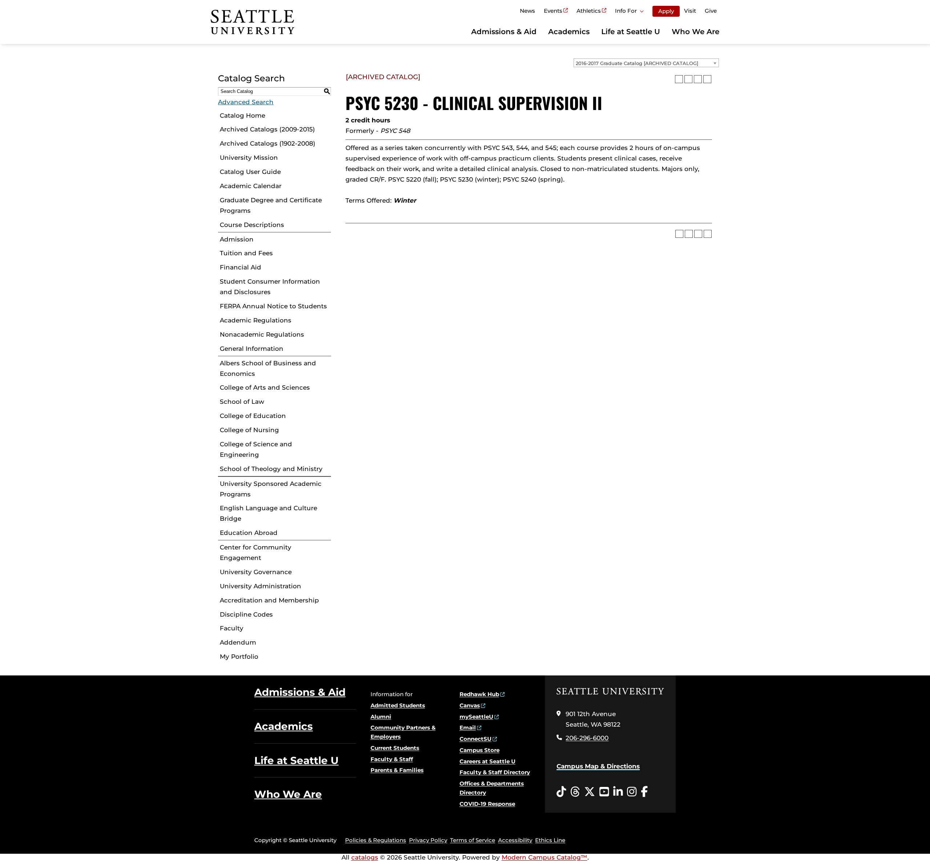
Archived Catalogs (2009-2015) (267, 129)
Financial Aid (240, 267)
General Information (251, 348)
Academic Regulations (255, 320)
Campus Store (480, 750)
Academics (569, 31)
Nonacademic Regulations (262, 334)
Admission (237, 239)
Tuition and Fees (246, 253)
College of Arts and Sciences (265, 387)
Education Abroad (249, 532)
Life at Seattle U (630, 31)
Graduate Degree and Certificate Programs (271, 205)
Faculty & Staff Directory (495, 772)
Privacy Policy (428, 840)
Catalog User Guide (250, 171)
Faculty (231, 628)
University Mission (249, 157)
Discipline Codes (246, 614)
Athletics (589, 10)
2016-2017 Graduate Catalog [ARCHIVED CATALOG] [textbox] (637, 63)
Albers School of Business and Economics (268, 368)
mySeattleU (476, 716)
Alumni (381, 716)
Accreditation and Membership (269, 600)
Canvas (470, 705)
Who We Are (695, 31)
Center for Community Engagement (255, 552)
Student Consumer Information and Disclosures (270, 287)
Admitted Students (398, 705)
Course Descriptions (252, 224)
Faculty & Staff (392, 759)
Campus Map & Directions (598, 766)
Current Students (395, 747)
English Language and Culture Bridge (268, 513)
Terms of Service (472, 840)
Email (468, 727)
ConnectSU (476, 738)
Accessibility (515, 840)
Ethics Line (550, 840)
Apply (666, 11)
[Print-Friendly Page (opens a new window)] (698, 79)
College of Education (253, 415)
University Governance (256, 572)
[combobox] (646, 62)
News (527, 10)
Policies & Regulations (375, 840)
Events (553, 10)
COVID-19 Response (487, 803)
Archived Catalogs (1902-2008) (267, 143)
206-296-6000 (587, 738)
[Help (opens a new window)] (707, 79)
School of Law (242, 401)
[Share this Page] (688, 79)
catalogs (364, 857)
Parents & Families (397, 770)
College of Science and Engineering (256, 449)
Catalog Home (242, 115)
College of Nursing (249, 430)
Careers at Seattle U (487, 761)
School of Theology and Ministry (271, 468)
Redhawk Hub (479, 694)
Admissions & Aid (504, 31)
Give (711, 10)
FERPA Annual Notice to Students (273, 306)
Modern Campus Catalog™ (544, 857)
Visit (690, 10)
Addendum (238, 642)
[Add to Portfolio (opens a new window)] (679, 79)
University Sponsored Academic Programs (271, 489)
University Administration (260, 586)
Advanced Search (246, 102)
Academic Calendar (251, 186)
